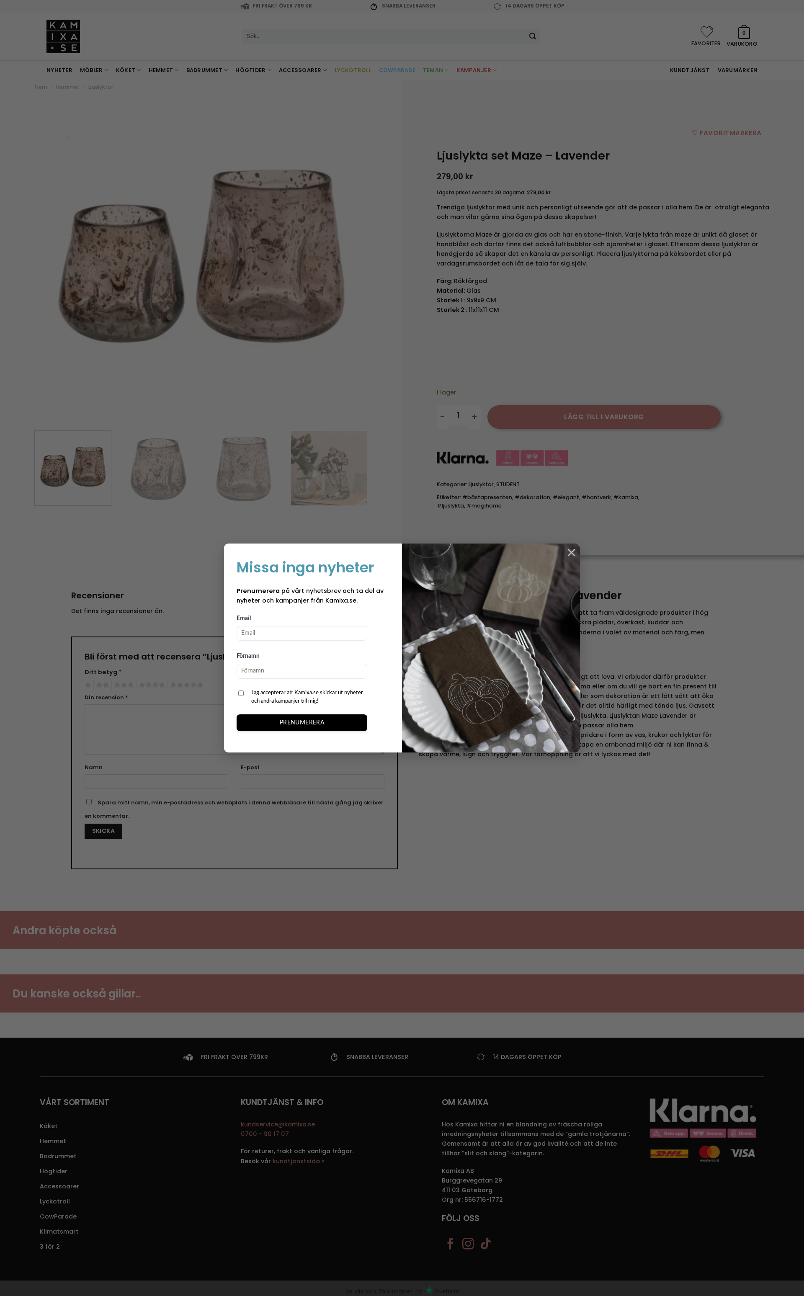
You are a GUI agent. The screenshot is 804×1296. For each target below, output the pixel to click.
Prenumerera (302, 723)
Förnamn (248, 656)
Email (244, 618)
